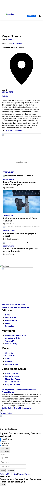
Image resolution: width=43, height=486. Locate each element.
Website (5, 96)
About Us (9, 353)
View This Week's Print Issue (13, 304)
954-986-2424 (7, 92)
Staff (7, 359)
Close (3, 484)
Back (3, 471)
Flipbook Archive (12, 364)
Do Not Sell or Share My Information (17, 408)
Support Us (31, 16)
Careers (8, 361)
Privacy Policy (11, 344)
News (7, 315)
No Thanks (5, 451)
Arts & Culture (11, 320)
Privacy (5, 390)
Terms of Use (11, 341)
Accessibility (25, 390)
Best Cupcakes (13, 130)
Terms (10, 390)
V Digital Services (12, 385)
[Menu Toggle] (3, 16)
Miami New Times (12, 379)
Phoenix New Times (13, 382)
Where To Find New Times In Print (15, 307)
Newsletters (10, 326)
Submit (11, 471)
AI (31, 390)
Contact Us (10, 356)
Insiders (5, 446)
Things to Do (7, 443)
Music (7, 323)
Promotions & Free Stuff (15, 335)
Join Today (5, 448)
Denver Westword (12, 376)
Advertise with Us (12, 338)
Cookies (16, 390)
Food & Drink (10, 318)
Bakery (11, 39)
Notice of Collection (8, 474)
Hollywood (17, 43)
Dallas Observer (11, 373)
